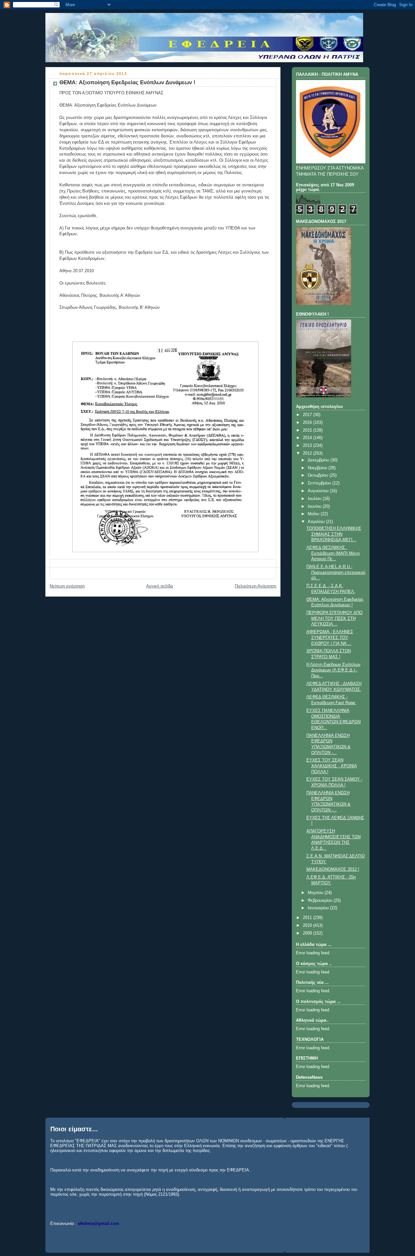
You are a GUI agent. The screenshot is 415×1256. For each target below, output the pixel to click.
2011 (308, 917)
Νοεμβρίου (318, 468)
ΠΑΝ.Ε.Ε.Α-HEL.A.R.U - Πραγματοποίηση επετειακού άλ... (335, 572)
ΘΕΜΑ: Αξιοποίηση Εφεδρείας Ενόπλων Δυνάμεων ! (127, 82)
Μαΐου (314, 514)
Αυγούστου (319, 491)
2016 (308, 422)
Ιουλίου (315, 498)
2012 (308, 453)
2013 (308, 445)
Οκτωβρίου (318, 475)
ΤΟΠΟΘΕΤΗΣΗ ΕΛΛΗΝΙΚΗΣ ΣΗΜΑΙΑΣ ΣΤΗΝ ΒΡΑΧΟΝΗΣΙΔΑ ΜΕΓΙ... (333, 534)
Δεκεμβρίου (319, 460)
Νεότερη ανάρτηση (67, 586)
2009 (308, 933)
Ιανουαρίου (319, 908)
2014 (308, 438)
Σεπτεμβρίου (320, 483)
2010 (308, 925)
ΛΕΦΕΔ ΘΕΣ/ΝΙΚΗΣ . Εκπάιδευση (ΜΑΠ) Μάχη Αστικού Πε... (333, 553)
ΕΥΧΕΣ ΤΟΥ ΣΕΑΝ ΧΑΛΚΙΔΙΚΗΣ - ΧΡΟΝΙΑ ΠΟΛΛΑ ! (331, 766)
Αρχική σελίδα (159, 586)
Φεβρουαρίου (321, 900)
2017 (308, 415)
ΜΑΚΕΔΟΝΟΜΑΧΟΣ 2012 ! (332, 869)
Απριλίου (317, 521)
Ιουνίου (315, 506)
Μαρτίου (316, 892)
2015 (308, 430)
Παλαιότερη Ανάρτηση (255, 586)
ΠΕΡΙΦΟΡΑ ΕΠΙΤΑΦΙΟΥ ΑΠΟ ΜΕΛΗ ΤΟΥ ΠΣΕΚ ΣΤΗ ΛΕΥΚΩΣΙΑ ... (334, 618)
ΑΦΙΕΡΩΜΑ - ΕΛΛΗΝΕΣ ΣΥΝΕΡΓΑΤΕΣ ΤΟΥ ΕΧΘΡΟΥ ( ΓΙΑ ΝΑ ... (329, 637)
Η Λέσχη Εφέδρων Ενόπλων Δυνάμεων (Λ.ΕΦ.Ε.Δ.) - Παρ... (333, 670)
